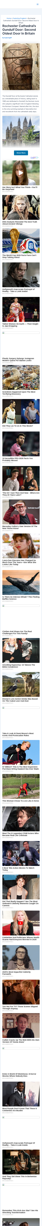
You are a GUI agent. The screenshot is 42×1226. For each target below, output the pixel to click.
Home (9, 18)
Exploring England (19, 18)
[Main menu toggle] (37, 4)
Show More (21, 153)
